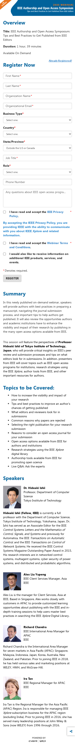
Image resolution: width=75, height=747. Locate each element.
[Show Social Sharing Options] (71, 731)
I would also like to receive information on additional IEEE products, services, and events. (38, 258)
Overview (14, 22)
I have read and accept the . (36, 214)
